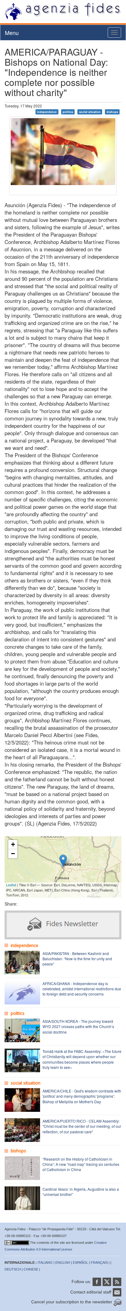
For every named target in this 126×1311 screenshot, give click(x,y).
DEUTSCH (13, 1269)
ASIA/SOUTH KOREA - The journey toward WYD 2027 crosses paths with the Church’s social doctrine (78, 1026)
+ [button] (13, 844)
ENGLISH (62, 1262)
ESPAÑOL (80, 1262)
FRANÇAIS (99, 1262)
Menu (12, 33)
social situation (90, 112)
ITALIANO (45, 1262)
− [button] (13, 853)
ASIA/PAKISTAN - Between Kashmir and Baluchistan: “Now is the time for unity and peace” (77, 958)
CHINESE (31, 1269)
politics (68, 112)
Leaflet (11, 884)
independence (47, 112)
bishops (112, 112)
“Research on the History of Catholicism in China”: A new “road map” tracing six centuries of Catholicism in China (81, 1164)
